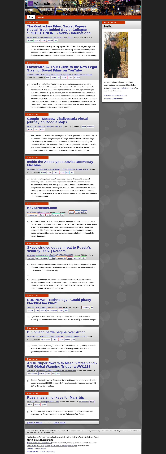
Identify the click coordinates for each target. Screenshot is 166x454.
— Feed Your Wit (39, 443)
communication (42, 258)
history (30, 40)
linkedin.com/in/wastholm (113, 98)
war (55, 40)
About (41, 17)
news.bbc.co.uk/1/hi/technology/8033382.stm (44, 307)
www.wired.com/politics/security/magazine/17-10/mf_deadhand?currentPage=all (57, 169)
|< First (30, 423)
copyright (85, 307)
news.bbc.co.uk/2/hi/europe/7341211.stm (43, 402)
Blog (31, 17)
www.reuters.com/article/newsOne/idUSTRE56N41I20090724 (50, 255)
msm (49, 172)
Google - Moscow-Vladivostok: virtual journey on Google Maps (57, 120)
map (84, 126)
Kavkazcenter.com (42, 208)
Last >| (62, 423)
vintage (77, 77)
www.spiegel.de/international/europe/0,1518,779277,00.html (50, 37)
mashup (90, 126)
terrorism (55, 215)
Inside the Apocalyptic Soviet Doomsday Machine (60, 163)
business (31, 258)
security (77, 258)
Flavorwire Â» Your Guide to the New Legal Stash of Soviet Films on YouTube (62, 68)
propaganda (32, 215)
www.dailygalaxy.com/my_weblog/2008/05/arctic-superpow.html (51, 371)
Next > (56, 423)
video (42, 129)
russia (43, 40)
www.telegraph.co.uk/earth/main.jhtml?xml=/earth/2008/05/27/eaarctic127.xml (57, 336)
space (44, 405)
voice (84, 258)
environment (45, 339)
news (78, 212)
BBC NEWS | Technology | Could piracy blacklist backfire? (59, 301)
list (59, 77)
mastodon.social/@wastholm (115, 95)
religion (41, 215)
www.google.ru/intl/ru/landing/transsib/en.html (44, 126)
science (37, 405)
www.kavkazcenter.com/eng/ (38, 212)
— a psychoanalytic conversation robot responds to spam (52, 446)
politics (37, 40)
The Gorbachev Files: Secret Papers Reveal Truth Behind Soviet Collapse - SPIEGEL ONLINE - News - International (59, 29)
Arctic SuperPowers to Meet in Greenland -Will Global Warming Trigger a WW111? (62, 364)
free (47, 77)
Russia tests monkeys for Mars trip (55, 397)
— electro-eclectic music (41, 451)
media (71, 212)
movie (64, 77)
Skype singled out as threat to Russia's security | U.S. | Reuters (59, 249)
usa (67, 172)
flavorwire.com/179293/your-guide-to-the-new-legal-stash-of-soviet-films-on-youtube (59, 74)
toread (50, 40)
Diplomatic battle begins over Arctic (56, 332)
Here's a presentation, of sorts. (123, 88)
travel (36, 129)
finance (30, 310)
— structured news (36, 449)
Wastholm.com (47, 3)
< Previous (38, 423)
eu (92, 307)
